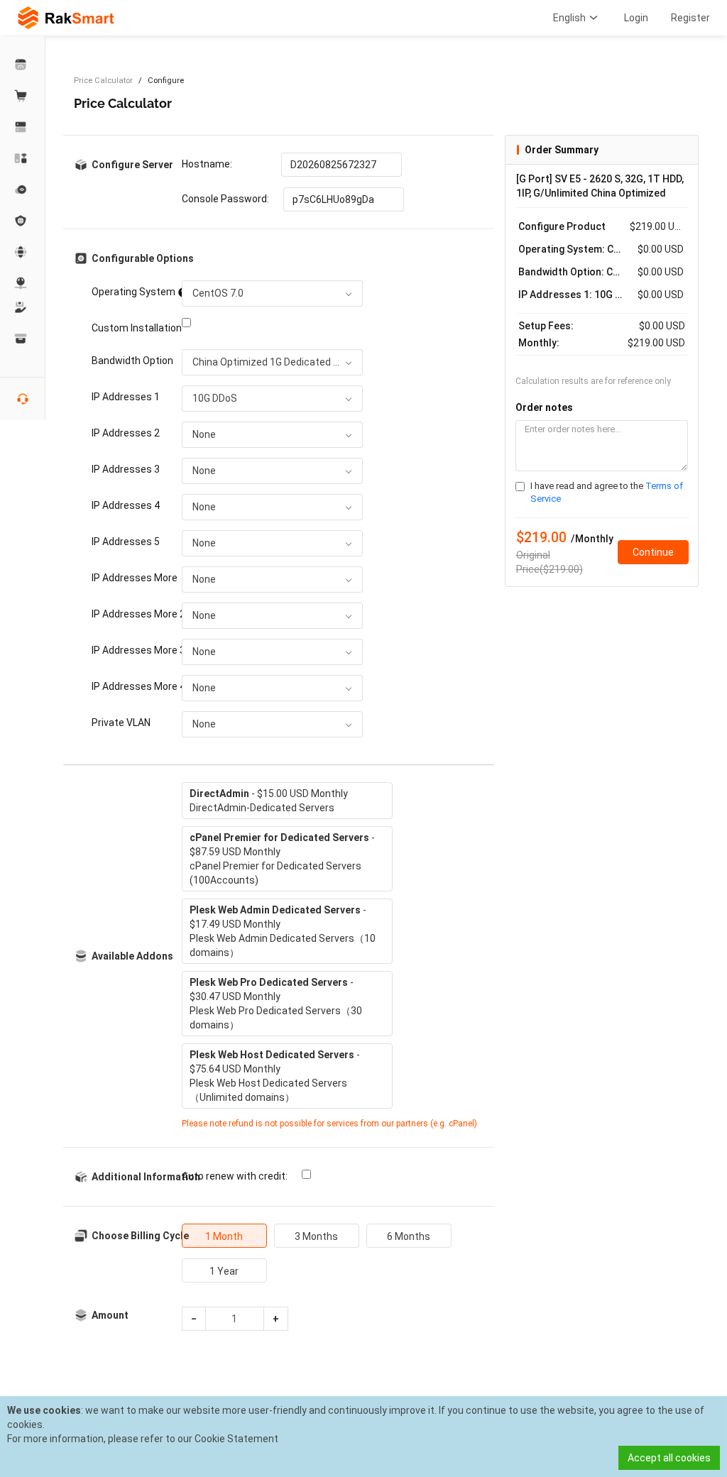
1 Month (224, 1236)
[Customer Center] (22, 64)
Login (636, 17)
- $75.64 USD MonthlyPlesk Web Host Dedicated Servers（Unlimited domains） (275, 1076)
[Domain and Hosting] (22, 252)
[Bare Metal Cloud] (22, 158)
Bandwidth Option (132, 360)
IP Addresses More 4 (132, 686)
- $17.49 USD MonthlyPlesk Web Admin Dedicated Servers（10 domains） (283, 931)
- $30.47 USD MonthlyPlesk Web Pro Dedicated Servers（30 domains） (276, 1004)
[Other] (22, 221)
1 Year (224, 1271)
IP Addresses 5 (126, 541)
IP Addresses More (132, 577)
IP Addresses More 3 (132, 650)
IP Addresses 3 (126, 469)
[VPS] (22, 189)
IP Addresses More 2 (132, 614)
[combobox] (272, 293)
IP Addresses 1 (126, 396)
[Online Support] (23, 399)
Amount (110, 1315)
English (569, 17)
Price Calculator (103, 80)
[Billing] (22, 338)
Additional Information (141, 1176)
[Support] (22, 307)
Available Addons (132, 956)
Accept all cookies (669, 1458)
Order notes (544, 407)
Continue (653, 552)
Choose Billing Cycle (140, 1235)
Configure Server (132, 164)
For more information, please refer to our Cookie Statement (142, 1438)
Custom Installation (132, 328)
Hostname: (207, 164)
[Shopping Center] (22, 96)
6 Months (408, 1236)
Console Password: (225, 198)
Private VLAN (121, 722)
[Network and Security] (22, 283)
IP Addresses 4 (126, 505)
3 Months (316, 1236)
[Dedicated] (22, 127)
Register (690, 17)
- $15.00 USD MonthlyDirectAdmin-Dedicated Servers (269, 800)
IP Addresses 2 (126, 433)
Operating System (132, 291)
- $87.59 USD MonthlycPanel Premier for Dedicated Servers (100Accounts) (282, 859)
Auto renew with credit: (235, 1176)
